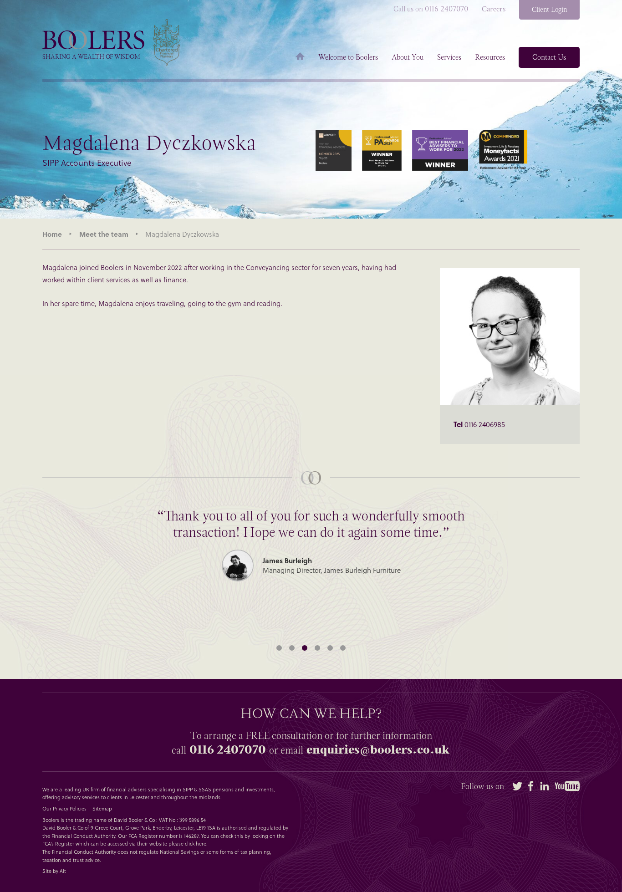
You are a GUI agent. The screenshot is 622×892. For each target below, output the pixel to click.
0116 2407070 (227, 749)
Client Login (549, 10)
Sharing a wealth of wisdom (91, 57)
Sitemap (102, 808)
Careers (493, 9)
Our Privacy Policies (64, 808)
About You (407, 57)
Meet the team (103, 234)
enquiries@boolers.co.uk (377, 749)
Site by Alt (54, 870)
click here (195, 843)
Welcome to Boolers (348, 57)
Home (300, 57)
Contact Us (549, 57)
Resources (490, 57)
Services (449, 57)
